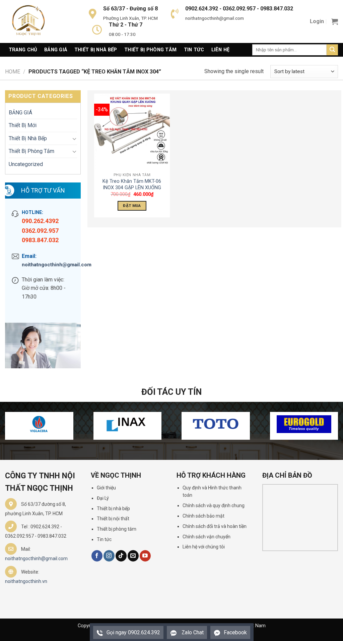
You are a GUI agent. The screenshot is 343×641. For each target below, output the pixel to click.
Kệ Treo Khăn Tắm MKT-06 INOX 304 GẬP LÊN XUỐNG (131, 184)
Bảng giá (55, 50)
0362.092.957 (40, 230)
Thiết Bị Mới (23, 125)
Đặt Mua (132, 205)
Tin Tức (194, 50)
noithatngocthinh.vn (26, 581)
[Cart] (334, 21)
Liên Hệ (220, 50)
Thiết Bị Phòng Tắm (150, 50)
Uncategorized (26, 164)
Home (12, 71)
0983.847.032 (40, 240)
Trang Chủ (23, 50)
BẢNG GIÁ (20, 112)
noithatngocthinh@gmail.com (48, 265)
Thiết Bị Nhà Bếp (95, 50)
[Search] (332, 50)
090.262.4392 (40, 220)
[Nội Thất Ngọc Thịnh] (38, 21)
